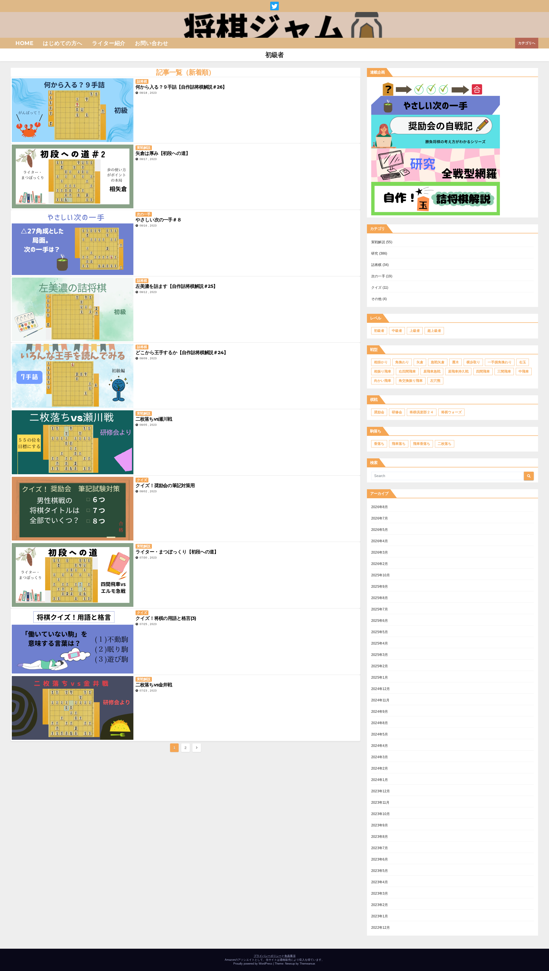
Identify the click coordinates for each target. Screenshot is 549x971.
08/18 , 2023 (148, 92)
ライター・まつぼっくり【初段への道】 (177, 552)
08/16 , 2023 (148, 225)
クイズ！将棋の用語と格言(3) (166, 618)
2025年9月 (379, 586)
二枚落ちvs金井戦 (154, 685)
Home (24, 43)
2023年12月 (380, 791)
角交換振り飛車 (411, 380)
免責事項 (290, 955)
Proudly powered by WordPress (253, 963)
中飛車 (524, 371)
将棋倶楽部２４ (422, 412)
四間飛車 (483, 371)
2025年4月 (379, 643)
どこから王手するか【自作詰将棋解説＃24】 (182, 352)
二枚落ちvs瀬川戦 (154, 419)
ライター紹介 (108, 43)
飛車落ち (399, 443)
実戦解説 (144, 148)
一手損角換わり (500, 362)
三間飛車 (504, 371)
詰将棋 (142, 81)
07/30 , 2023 (148, 557)
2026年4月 (379, 541)
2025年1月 (379, 677)
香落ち (379, 443)
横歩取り (473, 362)
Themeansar (307, 963)
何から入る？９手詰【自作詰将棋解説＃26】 (181, 87)
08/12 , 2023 (148, 292)
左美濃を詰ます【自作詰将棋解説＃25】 (177, 286)
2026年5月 (379, 530)
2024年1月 (379, 780)
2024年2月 (379, 768)
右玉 (522, 362)
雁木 (455, 362)
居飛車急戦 (431, 371)
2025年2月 (379, 666)
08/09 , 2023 (148, 358)
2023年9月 (379, 825)
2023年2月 (379, 905)
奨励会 (379, 412)
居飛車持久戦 (458, 371)
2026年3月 (379, 552)
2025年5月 (379, 632)
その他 (376, 299)
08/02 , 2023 (148, 491)
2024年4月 (379, 746)
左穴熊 (435, 380)
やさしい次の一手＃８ (158, 220)
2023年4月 (379, 882)
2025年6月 (379, 620)
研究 (374, 253)
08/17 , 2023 (148, 159)
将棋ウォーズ (451, 412)
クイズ (142, 480)
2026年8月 (379, 507)
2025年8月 (379, 598)
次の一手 (144, 214)
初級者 (379, 330)
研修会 (397, 412)
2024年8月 (379, 723)
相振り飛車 (382, 371)
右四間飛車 (407, 371)
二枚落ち (444, 443)
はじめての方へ (63, 43)
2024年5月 (379, 734)
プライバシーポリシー (268, 955)
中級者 (397, 330)
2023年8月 (379, 836)
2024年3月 (379, 757)
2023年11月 (380, 802)
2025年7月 (379, 609)
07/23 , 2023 (148, 690)
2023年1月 (379, 916)
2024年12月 (380, 689)
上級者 (415, 330)
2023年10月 (380, 814)
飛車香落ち (421, 443)
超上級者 (434, 330)
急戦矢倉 (438, 362)
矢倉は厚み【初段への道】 (163, 153)
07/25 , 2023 (148, 624)
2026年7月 (379, 518)
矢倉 (419, 362)
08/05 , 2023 (148, 424)
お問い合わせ (152, 43)
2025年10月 (380, 575)
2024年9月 (379, 711)
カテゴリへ (526, 43)
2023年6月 (379, 859)
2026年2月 (379, 564)
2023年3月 (379, 893)
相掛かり (381, 362)
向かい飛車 (382, 380)
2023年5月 (379, 871)
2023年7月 (379, 848)
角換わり (402, 362)
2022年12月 (380, 927)
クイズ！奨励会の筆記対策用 (165, 485)
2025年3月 (379, 655)
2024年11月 (380, 700)
